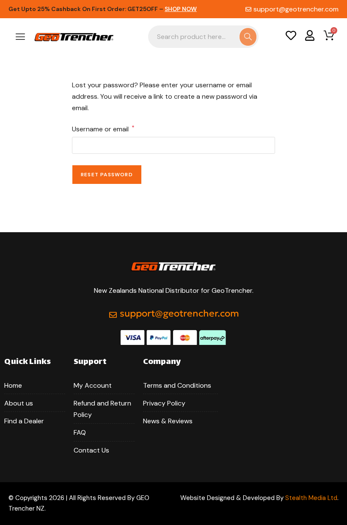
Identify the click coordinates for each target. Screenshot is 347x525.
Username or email (103, 128)
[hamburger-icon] (20, 37)
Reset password (107, 174)
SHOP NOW (181, 9)
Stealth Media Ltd (311, 498)
